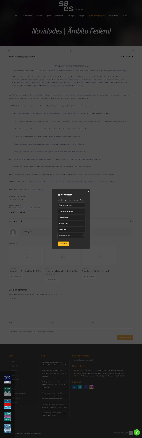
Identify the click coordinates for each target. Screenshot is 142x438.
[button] (137, 432)
